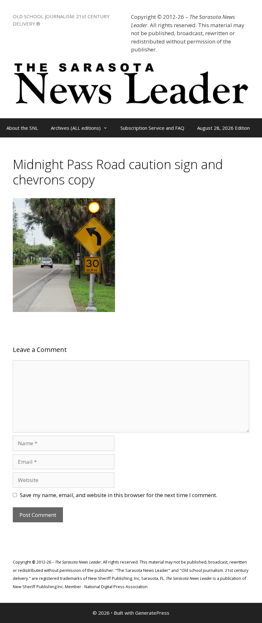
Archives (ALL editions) (76, 128)
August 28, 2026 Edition (223, 128)
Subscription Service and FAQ (152, 128)
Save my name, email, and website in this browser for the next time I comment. (118, 495)
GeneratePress (152, 613)
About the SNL (22, 128)
